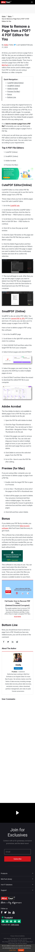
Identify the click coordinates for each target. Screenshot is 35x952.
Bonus (9, 94)
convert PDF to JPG (18, 318)
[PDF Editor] (17, 174)
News (10, 16)
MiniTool (5, 65)
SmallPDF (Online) (13, 86)
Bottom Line (11, 97)
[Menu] (32, 2)
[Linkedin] (9, 913)
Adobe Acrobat (12, 89)
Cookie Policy (12, 950)
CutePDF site (14, 206)
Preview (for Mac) (13, 91)
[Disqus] (17, 722)
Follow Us (19, 668)
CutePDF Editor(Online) (15, 83)
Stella (6, 45)
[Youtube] (13, 913)
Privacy (12, 936)
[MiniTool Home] (6, 2)
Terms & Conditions (20, 936)
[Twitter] (15, 45)
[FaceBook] (1, 913)
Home (4, 16)
